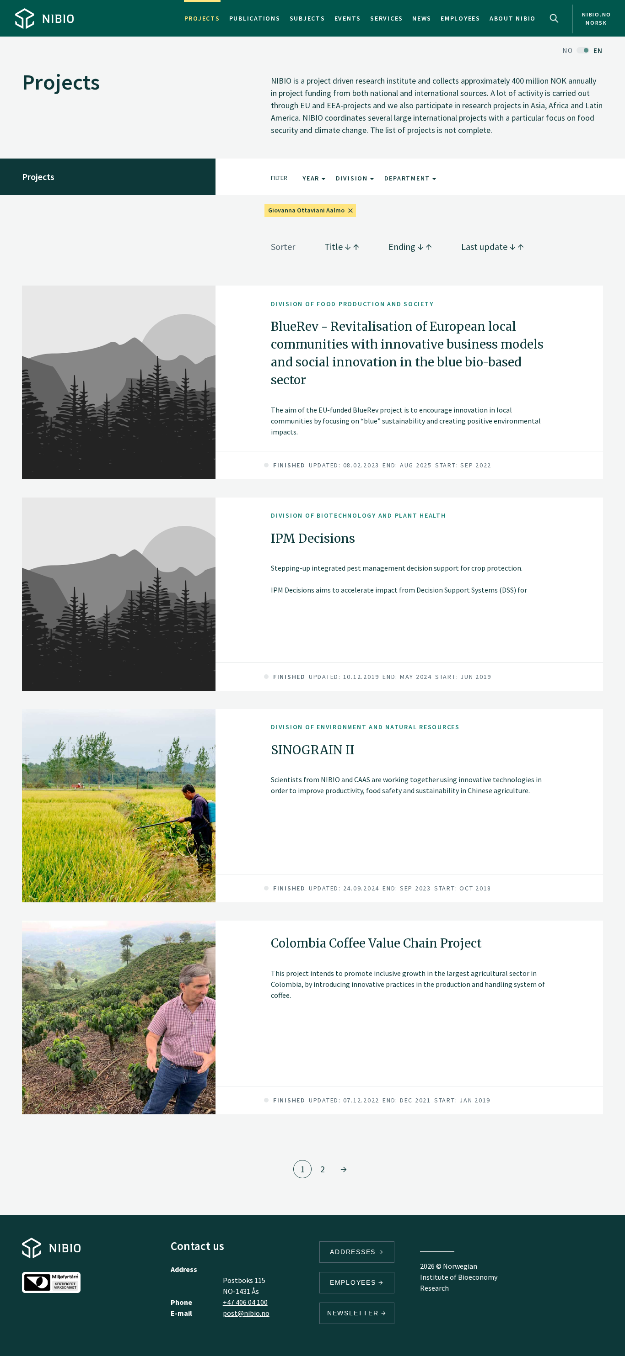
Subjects (307, 18)
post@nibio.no (246, 1313)
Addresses (354, 1251)
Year (312, 178)
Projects (202, 18)
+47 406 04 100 (245, 1302)
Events (347, 18)
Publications (254, 18)
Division (353, 178)
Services (386, 18)
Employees (460, 18)
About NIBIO (513, 18)
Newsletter (354, 1313)
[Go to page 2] (343, 1169)
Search (554, 18)
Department (408, 178)
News (421, 18)
